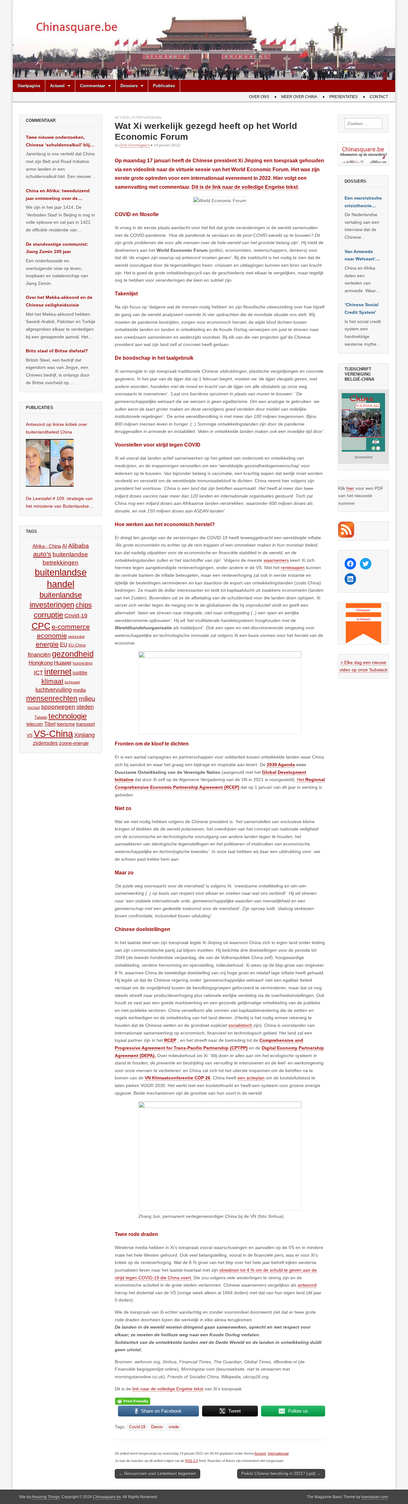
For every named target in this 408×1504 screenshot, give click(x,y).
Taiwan (40, 717)
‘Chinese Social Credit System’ (361, 308)
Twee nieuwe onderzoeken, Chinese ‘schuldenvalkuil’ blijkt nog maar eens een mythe (60, 142)
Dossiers (129, 85)
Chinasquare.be (107, 1497)
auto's (42, 554)
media (79, 690)
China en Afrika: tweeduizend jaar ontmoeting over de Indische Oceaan (58, 195)
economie (52, 635)
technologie (67, 716)
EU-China (77, 645)
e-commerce (71, 626)
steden (85, 707)
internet (57, 671)
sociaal (33, 707)
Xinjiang (84, 735)
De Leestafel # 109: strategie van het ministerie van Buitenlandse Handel (59, 503)
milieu (87, 698)
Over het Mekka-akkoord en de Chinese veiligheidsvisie (59, 301)
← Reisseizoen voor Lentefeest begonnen (157, 1473)
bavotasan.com (374, 1497)
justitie (80, 672)
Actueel (57, 85)
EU (63, 645)
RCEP (170, 1040)
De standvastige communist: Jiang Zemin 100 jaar (57, 248)
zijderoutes (45, 743)
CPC (41, 626)
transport (85, 724)
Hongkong (41, 663)
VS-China (53, 733)
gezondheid (73, 653)
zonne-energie (74, 743)
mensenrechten (51, 698)
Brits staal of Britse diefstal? (57, 350)
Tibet (49, 724)
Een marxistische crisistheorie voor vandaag (363, 202)
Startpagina (29, 85)
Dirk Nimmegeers (135, 145)
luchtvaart (72, 682)
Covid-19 (137, 1427)
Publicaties (164, 85)
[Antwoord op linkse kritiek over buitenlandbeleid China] (50, 463)
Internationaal (147, 117)
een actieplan (251, 1077)
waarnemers (276, 560)
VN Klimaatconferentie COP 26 (177, 1077)
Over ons (259, 97)
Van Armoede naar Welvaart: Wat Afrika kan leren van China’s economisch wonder (360, 256)
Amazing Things (46, 1497)
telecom (34, 724)
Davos (157, 1427)
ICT (38, 672)
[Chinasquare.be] (204, 40)
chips (84, 605)
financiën (39, 655)
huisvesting (82, 663)
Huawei (62, 663)
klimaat (52, 681)
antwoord (307, 1285)
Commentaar (92, 85)
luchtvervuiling (53, 689)
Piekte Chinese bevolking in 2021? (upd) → (281, 1473)
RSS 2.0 (191, 1461)
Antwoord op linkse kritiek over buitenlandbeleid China (56, 428)
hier (350, 488)
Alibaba (78, 545)
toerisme (66, 724)
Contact (379, 97)
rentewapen (293, 567)
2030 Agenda (281, 764)
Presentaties (343, 97)
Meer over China (299, 97)
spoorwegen (58, 706)
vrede (174, 1427)
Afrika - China (47, 546)
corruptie (48, 615)
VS (30, 735)
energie (47, 644)
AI (64, 546)
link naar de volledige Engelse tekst (255, 187)
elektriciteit (76, 637)
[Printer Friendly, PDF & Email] (132, 1401)
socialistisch (240, 1025)
